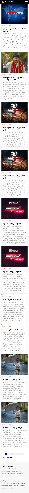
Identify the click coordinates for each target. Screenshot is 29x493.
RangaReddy (4, 488)
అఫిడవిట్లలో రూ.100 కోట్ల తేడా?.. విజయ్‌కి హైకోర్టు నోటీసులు (14, 78)
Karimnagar (16, 483)
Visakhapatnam (11, 473)
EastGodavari (16, 468)
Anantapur (3, 468)
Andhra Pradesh (7, 466)
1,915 (17, 453)
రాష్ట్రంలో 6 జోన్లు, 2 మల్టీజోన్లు (12, 223)
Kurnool (8, 471)
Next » (21, 453)
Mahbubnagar (4, 485)
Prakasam (18, 471)
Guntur (22, 468)
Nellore (13, 471)
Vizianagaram (20, 473)
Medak (10, 485)
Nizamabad (22, 485)
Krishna (3, 471)
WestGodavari (4, 476)
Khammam (22, 483)
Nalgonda (16, 485)
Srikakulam (3, 473)
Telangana (5, 481)
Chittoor (10, 468)
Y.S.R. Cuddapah (13, 476)
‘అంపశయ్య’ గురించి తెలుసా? (12, 299)
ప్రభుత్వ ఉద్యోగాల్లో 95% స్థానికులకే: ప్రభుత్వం (14, 30)
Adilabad (3, 483)
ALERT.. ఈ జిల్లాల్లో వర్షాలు (12, 379)
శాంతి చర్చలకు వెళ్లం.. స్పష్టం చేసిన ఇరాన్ (14, 128)
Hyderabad (9, 483)
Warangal (11, 488)
